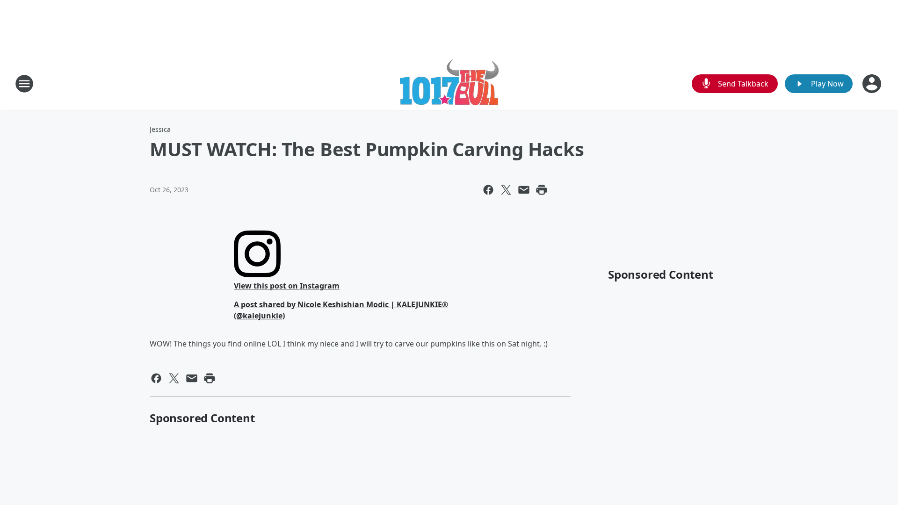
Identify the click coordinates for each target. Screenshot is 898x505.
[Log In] (872, 83)
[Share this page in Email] (523, 189)
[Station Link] (449, 83)
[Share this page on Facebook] (488, 189)
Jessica (160, 129)
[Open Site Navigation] (24, 83)
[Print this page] (541, 189)
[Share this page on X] (506, 189)
